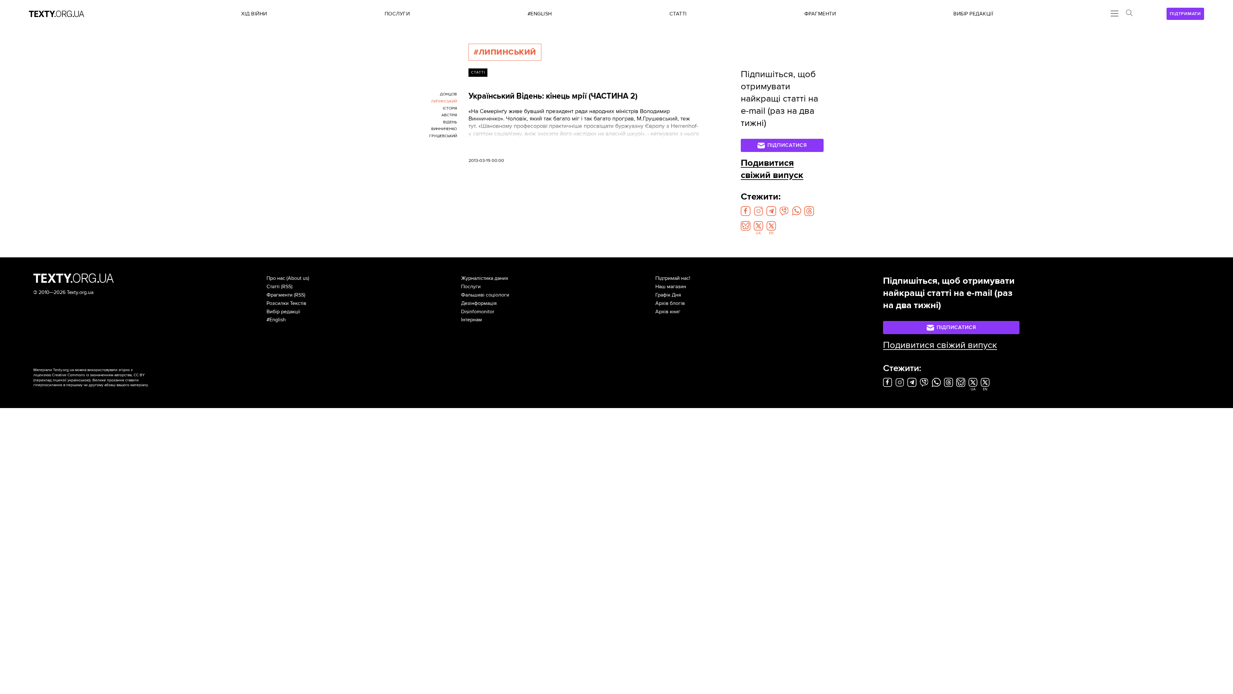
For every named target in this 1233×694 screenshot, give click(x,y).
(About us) (297, 278)
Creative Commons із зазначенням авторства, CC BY (98, 375)
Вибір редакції (283, 311)
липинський (444, 101)
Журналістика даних (484, 278)
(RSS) (287, 286)
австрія (449, 115)
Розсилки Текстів (286, 303)
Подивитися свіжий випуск (772, 169)
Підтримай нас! (672, 278)
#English (276, 319)
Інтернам (471, 319)
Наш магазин (670, 286)
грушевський (443, 136)
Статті (478, 72)
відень (450, 122)
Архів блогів (670, 303)
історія (450, 108)
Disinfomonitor (477, 311)
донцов (448, 94)
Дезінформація (479, 303)
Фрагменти (280, 295)
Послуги (471, 286)
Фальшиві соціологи (485, 295)
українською (78, 380)
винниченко (444, 129)
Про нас (276, 278)
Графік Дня (668, 295)
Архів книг (667, 311)
